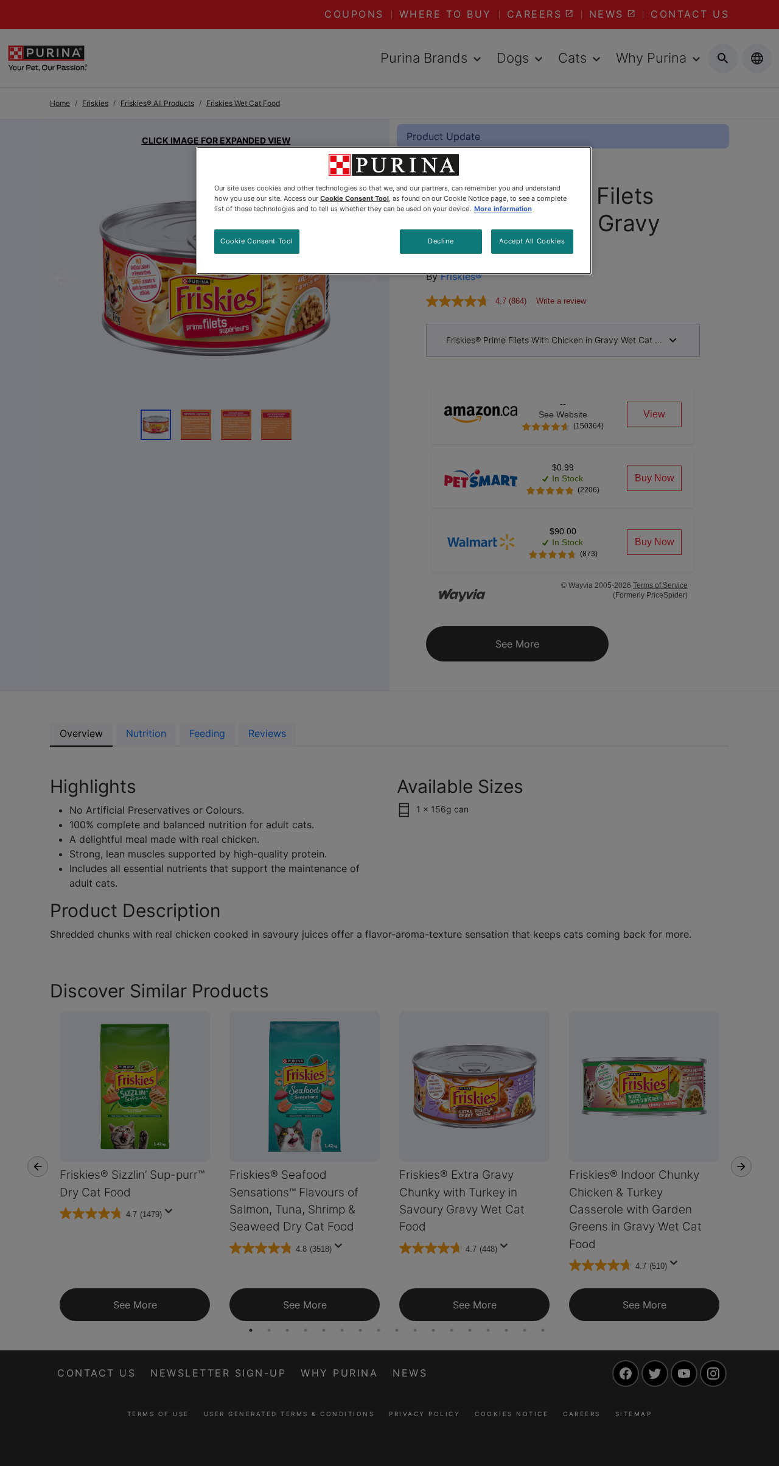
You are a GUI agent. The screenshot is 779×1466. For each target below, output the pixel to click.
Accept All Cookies (532, 241)
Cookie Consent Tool (256, 241)
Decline (440, 241)
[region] (394, 210)
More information (503, 208)
